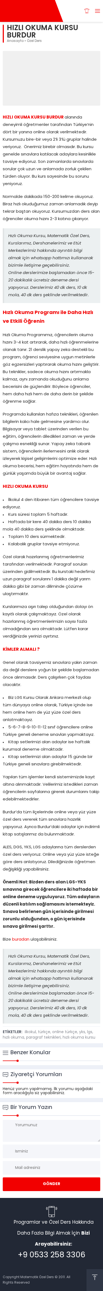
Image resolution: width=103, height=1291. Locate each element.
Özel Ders (34, 41)
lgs (89, 1032)
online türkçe (64, 1032)
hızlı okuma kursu (79, 1038)
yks (82, 1032)
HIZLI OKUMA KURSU (26, 487)
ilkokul (30, 1032)
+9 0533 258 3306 (51, 1255)
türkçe (44, 1032)
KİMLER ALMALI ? (21, 649)
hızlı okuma (13, 1038)
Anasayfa (15, 41)
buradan (20, 940)
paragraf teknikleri (43, 1038)
